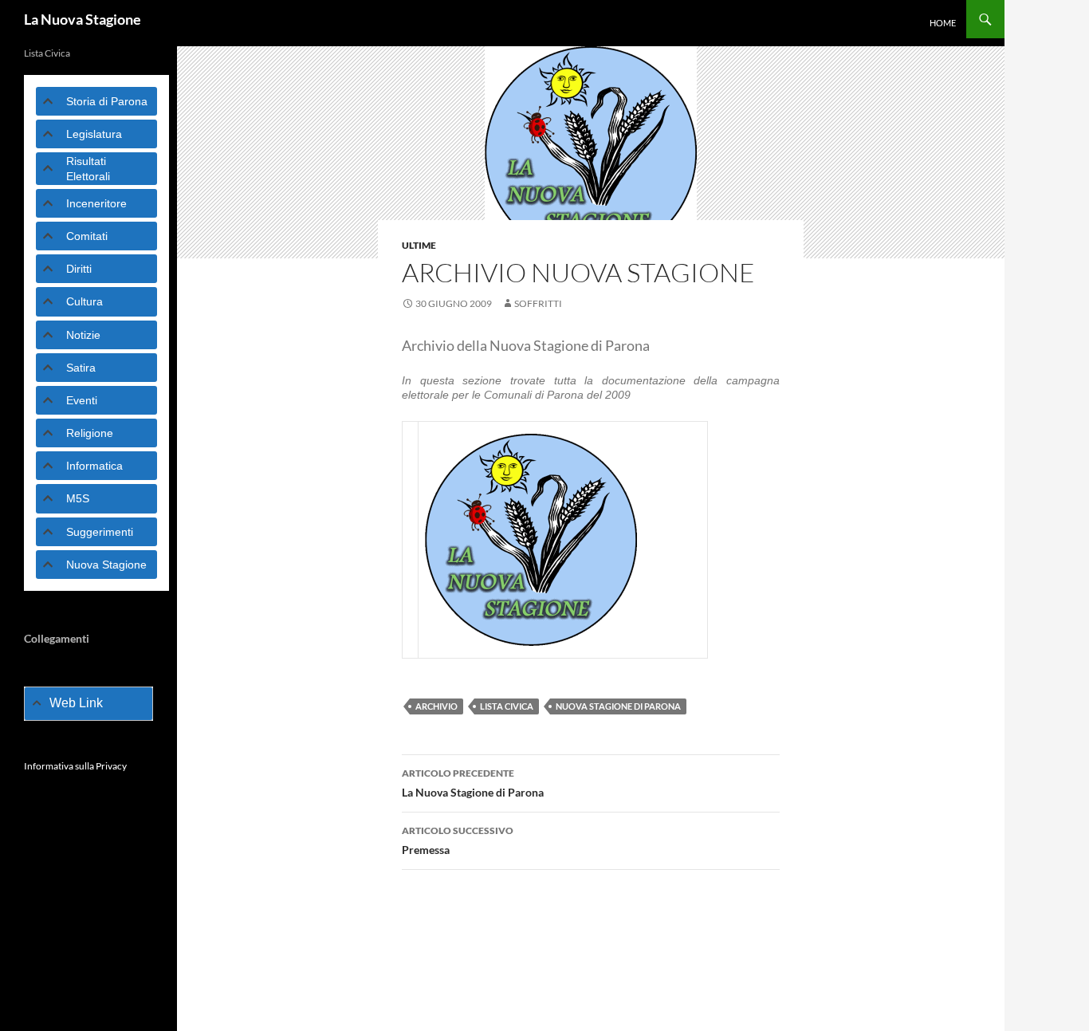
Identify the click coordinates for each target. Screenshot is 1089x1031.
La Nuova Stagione (82, 19)
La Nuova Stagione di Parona (473, 783)
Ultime (419, 245)
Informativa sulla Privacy (75, 766)
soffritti (538, 303)
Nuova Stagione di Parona (618, 706)
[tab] (96, 101)
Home (943, 23)
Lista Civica (506, 706)
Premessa (457, 840)
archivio (436, 706)
